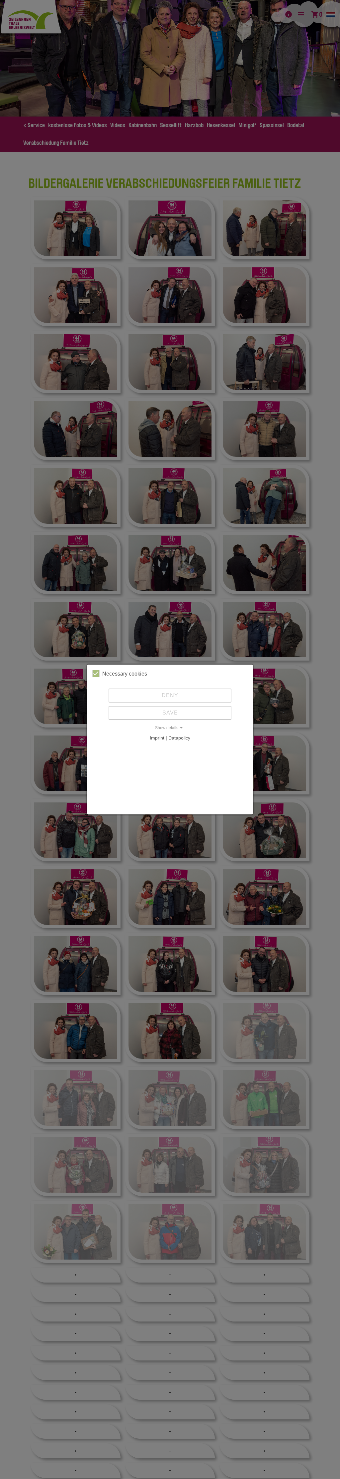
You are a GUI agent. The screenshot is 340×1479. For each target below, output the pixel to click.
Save (170, 713)
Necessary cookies (124, 674)
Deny (170, 695)
